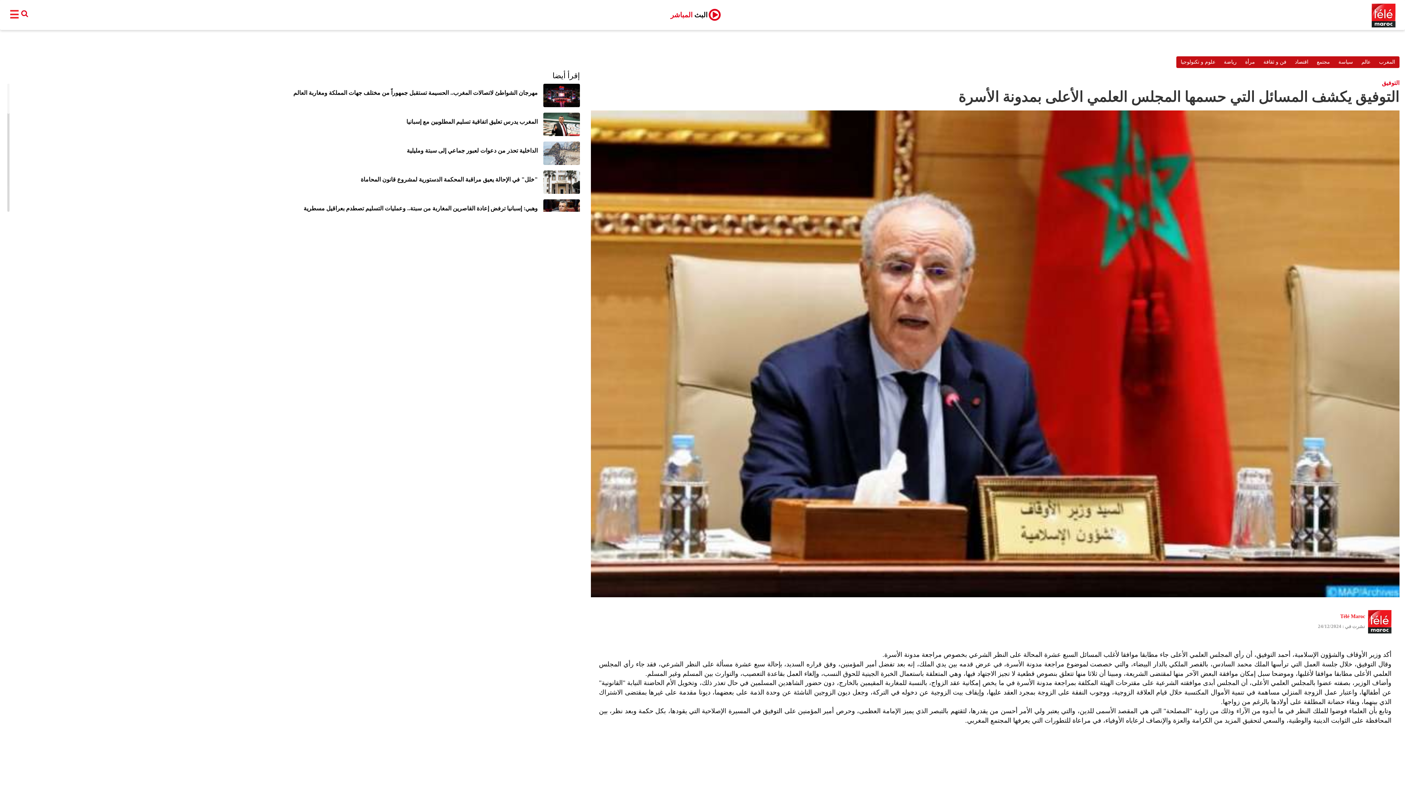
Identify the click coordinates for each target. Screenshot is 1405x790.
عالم (1366, 62)
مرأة (1250, 62)
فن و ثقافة (1274, 62)
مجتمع (1323, 62)
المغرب (1387, 62)
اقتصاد (1301, 62)
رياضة (1230, 62)
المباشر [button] (689, 15)
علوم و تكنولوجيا (1198, 62)
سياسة (1345, 62)
